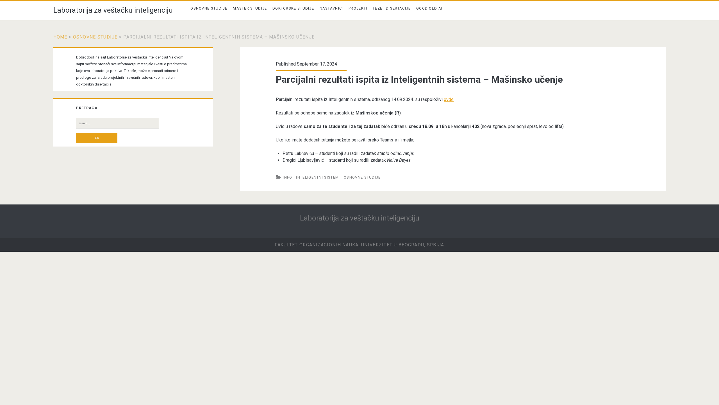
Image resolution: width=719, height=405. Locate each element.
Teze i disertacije (392, 8)
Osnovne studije (208, 8)
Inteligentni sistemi (318, 177)
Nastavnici (331, 8)
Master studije (250, 8)
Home (60, 37)
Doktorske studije (293, 8)
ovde (449, 99)
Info (287, 177)
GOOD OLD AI (429, 8)
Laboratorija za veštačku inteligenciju (113, 10)
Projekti (358, 8)
